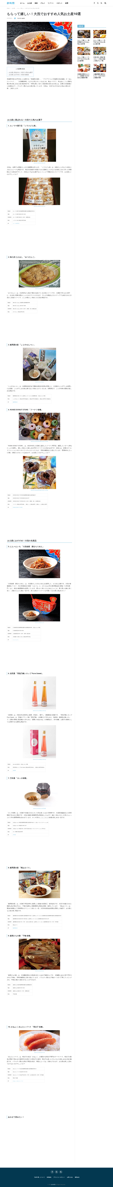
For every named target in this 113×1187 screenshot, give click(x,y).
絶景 (66, 3)
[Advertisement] (25, 103)
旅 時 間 (53, 1184)
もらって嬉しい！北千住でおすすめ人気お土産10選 (99, 42)
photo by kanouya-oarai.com (39, 162)
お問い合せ (70, 1177)
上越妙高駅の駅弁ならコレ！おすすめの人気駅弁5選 (99, 75)
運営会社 (77, 1177)
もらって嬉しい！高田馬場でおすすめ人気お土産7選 (83, 42)
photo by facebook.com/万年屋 (39, 808)
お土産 (29, 3)
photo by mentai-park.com (39, 1052)
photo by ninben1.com (39, 579)
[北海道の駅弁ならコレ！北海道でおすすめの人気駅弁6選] (83, 68)
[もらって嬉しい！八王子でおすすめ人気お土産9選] (83, 51)
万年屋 (14, 834)
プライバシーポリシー (59, 1177)
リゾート (51, 3)
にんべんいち (15, 639)
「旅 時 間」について (39, 1177)
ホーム (22, 3)
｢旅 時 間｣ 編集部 (21, 18)
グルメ (42, 3)
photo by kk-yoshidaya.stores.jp (39, 759)
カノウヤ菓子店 (16, 223)
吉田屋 (14, 770)
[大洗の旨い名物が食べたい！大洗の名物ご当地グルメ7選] (99, 51)
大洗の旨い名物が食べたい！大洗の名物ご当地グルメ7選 (99, 58)
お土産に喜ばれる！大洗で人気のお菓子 (21, 72)
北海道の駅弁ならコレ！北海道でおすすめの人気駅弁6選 (83, 75)
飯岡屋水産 (15, 402)
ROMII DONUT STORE (18, 507)
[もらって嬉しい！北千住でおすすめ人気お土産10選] (99, 34)
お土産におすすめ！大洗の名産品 (19, 74)
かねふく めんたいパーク (18, 1081)
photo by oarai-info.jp (39, 288)
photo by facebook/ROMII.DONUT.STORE (39, 490)
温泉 (36, 3)
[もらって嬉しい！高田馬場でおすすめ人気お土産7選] (83, 34)
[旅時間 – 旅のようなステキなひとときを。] (11, 3)
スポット (59, 3)
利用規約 (49, 1177)
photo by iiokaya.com (39, 899)
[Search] (105, 3)
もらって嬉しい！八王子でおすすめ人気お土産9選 (83, 58)
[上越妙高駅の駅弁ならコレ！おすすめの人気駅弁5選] (99, 68)
